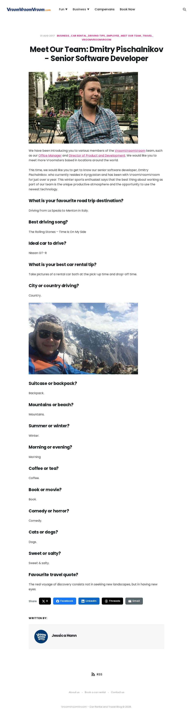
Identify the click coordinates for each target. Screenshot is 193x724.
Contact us (117, 692)
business (63, 35)
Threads (114, 601)
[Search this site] (184, 9)
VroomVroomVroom (130, 150)
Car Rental (79, 35)
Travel (147, 35)
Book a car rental (95, 692)
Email (136, 601)
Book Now (127, 9)
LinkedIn (91, 601)
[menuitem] (63, 9)
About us (74, 692)
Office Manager (50, 155)
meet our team (131, 35)
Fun (63, 9)
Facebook (66, 601)
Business (81, 9)
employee (113, 35)
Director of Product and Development (97, 155)
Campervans (105, 9)
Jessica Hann (64, 635)
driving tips (97, 35)
